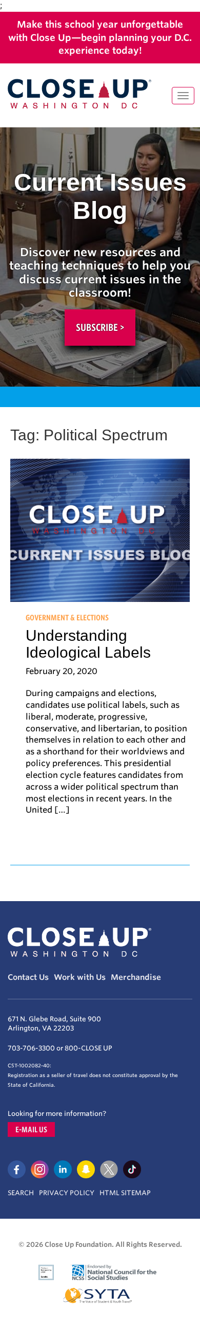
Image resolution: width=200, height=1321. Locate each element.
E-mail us (31, 1129)
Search (21, 1193)
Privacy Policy (66, 1193)
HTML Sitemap (125, 1193)
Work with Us (80, 977)
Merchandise (136, 977)
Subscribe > (100, 327)
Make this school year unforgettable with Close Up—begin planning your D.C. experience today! (100, 37)
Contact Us (28, 977)
